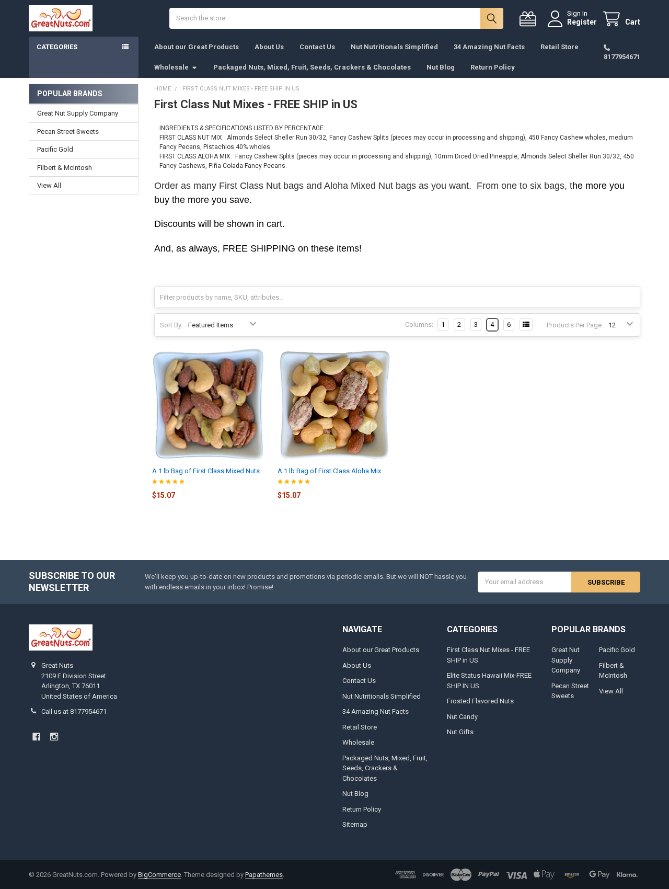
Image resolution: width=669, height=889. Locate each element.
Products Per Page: (575, 325)
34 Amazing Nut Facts (489, 47)
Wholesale (171, 67)
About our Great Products (196, 47)
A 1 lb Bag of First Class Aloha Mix (329, 471)
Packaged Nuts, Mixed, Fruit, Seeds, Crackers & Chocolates (312, 67)
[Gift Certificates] (529, 19)
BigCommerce (159, 875)
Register (582, 22)
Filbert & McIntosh (64, 168)
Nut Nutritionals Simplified (394, 47)
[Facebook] (36, 736)
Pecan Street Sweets (68, 131)
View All (49, 185)
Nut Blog (440, 67)
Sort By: (171, 325)
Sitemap (354, 824)
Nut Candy (462, 717)
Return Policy (492, 67)
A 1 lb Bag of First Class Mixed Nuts (206, 471)
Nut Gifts (460, 732)
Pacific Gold (55, 149)
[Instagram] (54, 736)
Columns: (419, 324)
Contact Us (317, 47)
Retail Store (559, 47)
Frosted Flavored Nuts (480, 701)
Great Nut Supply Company (77, 113)
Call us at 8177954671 (74, 711)
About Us (269, 47)
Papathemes (264, 875)
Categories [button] (57, 47)
